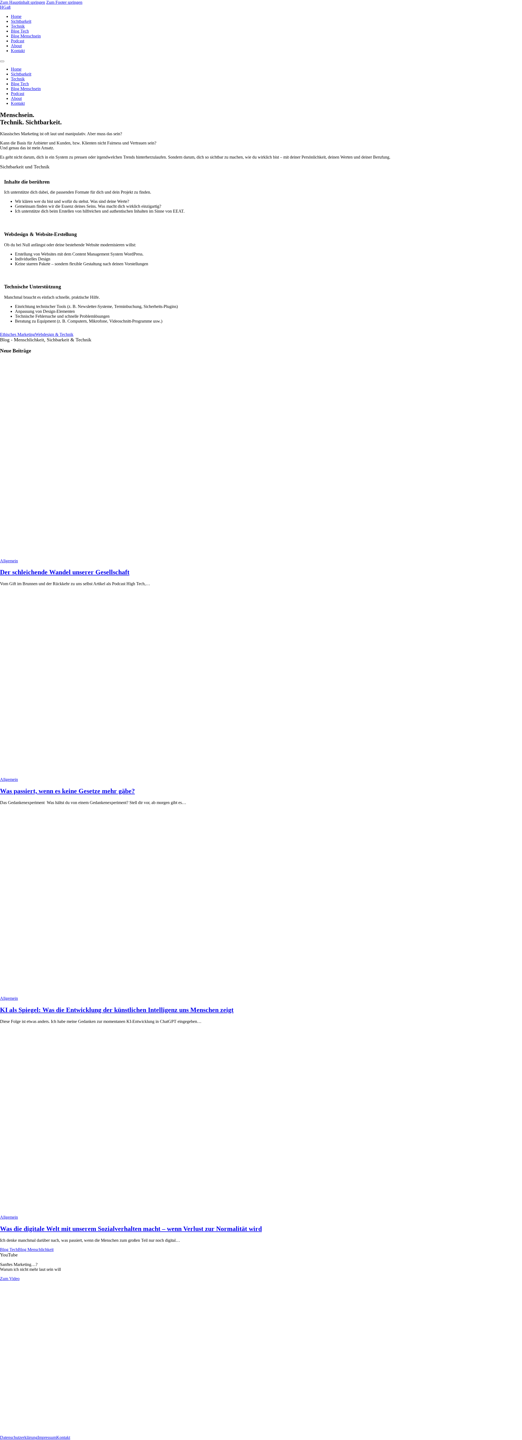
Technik (18, 26)
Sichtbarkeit (21, 21)
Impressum (47, 1437)
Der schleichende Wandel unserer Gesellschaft (64, 572)
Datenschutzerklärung (19, 1437)
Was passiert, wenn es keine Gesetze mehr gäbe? (67, 791)
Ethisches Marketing (17, 334)
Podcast (17, 41)
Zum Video (10, 1278)
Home (16, 16)
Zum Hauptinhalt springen (22, 2)
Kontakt (18, 50)
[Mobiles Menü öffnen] (2, 61)
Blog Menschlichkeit (36, 1249)
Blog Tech (20, 31)
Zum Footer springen (64, 2)
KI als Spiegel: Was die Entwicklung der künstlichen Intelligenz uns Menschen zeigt (117, 1009)
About (16, 45)
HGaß (5, 7)
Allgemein (9, 561)
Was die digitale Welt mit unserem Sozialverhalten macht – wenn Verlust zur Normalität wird (131, 1228)
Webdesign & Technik (54, 334)
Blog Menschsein (26, 36)
